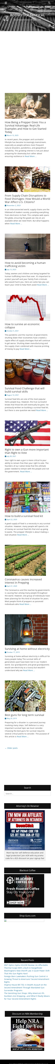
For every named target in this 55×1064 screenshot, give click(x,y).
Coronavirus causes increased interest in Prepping (23, 581)
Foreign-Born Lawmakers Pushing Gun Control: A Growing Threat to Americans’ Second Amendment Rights (26, 979)
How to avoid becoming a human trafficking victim (25, 264)
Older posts (11, 748)
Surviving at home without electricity (27, 649)
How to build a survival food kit (24, 516)
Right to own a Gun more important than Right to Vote (27, 451)
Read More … (31, 156)
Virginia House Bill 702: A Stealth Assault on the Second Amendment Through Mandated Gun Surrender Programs (25, 987)
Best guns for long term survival (24, 715)
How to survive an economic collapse (22, 325)
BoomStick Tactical (27, 15)
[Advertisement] (27, 60)
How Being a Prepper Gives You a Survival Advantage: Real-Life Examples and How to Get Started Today (25, 127)
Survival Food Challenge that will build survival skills (24, 390)
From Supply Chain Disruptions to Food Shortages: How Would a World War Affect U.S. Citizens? (27, 199)
